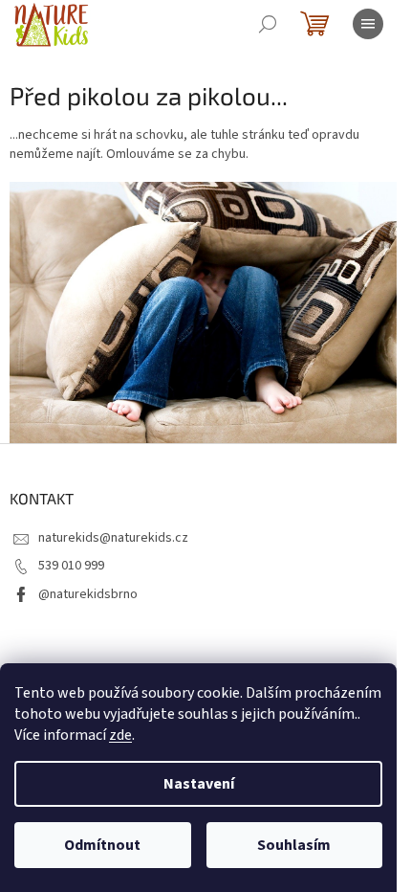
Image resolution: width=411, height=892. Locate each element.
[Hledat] (268, 24)
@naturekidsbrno (88, 594)
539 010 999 (71, 565)
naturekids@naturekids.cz (113, 537)
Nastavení (198, 783)
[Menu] (368, 24)
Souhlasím (294, 845)
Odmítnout (102, 845)
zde (120, 735)
